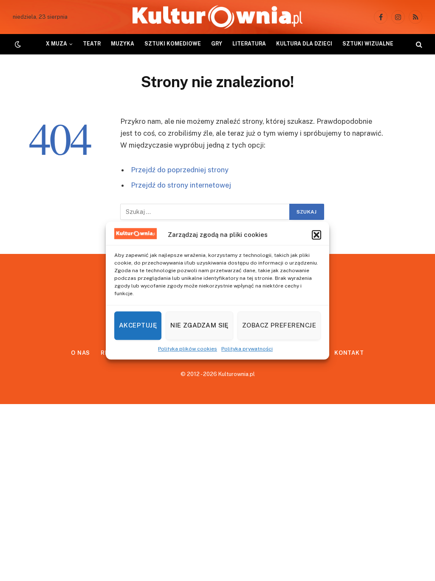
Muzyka (122, 44)
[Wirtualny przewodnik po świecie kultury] (217, 17)
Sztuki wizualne (367, 44)
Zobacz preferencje (279, 325)
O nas (80, 353)
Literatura (249, 44)
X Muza (56, 44)
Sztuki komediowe (172, 44)
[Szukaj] (418, 44)
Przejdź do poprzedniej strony (180, 169)
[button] (316, 235)
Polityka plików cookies (187, 349)
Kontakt (349, 353)
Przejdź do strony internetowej (181, 185)
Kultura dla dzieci (304, 44)
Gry (216, 44)
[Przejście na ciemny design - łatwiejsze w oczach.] (17, 44)
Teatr (92, 44)
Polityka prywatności (247, 349)
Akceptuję (138, 325)
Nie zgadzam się (199, 325)
